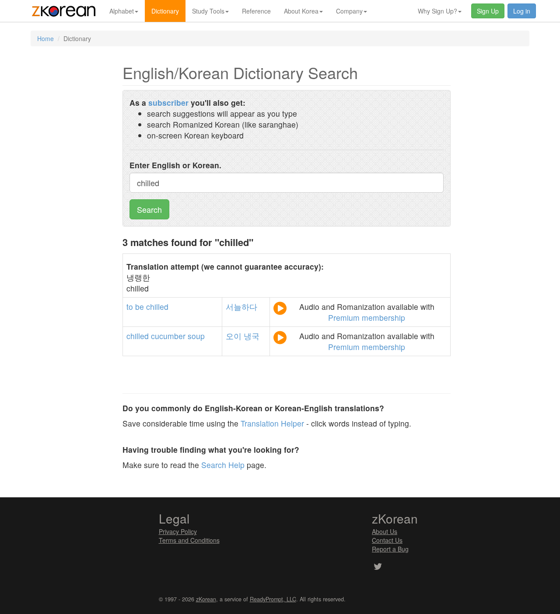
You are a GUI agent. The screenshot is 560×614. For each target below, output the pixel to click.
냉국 (251, 335)
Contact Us (387, 540)
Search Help (223, 464)
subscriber (168, 102)
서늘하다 (241, 306)
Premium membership (366, 317)
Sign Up (488, 11)
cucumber (168, 335)
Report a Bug (390, 549)
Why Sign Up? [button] (437, 11)
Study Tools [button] (208, 11)
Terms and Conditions (189, 540)
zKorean (206, 599)
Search (149, 209)
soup (196, 335)
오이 (234, 335)
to (129, 306)
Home (45, 38)
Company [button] (349, 11)
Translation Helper (272, 423)
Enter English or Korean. (175, 165)
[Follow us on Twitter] (378, 567)
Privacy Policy (178, 531)
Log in (521, 11)
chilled (157, 306)
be (139, 306)
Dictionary (165, 11)
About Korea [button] (301, 11)
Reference (256, 11)
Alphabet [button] (121, 11)
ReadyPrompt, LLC (273, 599)
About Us (384, 531)
